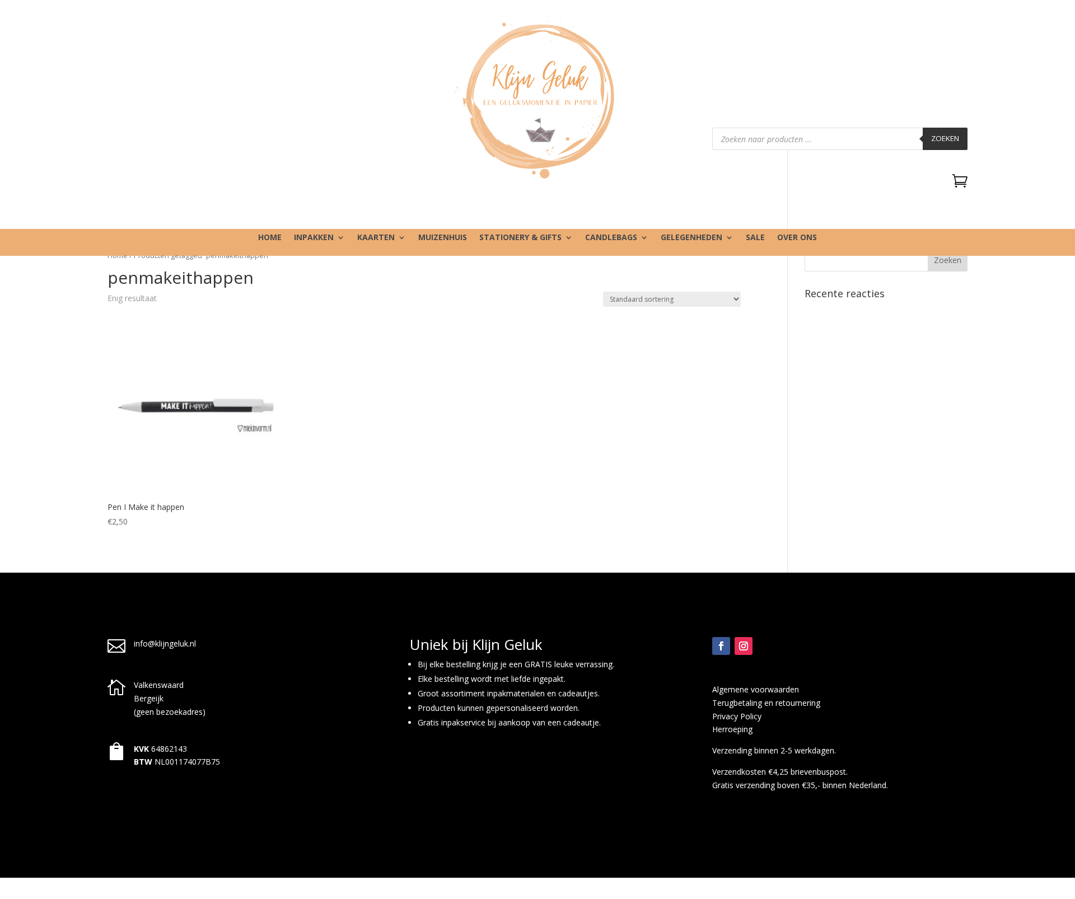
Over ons (797, 237)
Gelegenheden (691, 237)
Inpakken (314, 237)
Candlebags (611, 237)
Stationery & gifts (520, 237)
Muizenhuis (442, 237)
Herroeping (732, 729)
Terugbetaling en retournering (766, 702)
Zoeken (945, 138)
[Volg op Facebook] (721, 646)
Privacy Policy (736, 716)
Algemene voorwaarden (755, 689)
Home (270, 237)
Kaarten (376, 237)
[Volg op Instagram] (743, 646)
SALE (755, 237)
